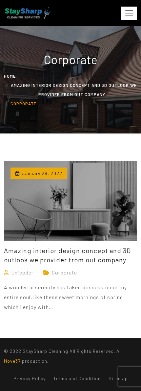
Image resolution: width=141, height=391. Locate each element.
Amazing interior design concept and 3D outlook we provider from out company (67, 255)
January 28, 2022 (42, 173)
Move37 (12, 361)
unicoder (22, 272)
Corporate (64, 272)
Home (10, 76)
